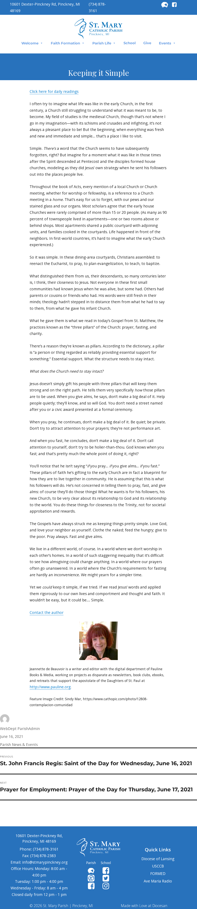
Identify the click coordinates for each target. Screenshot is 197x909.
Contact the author (46, 612)
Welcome (29, 43)
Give (147, 43)
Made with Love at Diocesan (144, 905)
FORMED (157, 873)
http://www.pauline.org (50, 686)
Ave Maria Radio (158, 881)
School (130, 43)
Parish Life (101, 43)
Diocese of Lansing (157, 858)
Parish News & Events (19, 744)
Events (165, 43)
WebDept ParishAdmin (20, 728)
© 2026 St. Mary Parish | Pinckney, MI (61, 905)
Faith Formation (65, 43)
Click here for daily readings (54, 91)
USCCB (158, 866)
